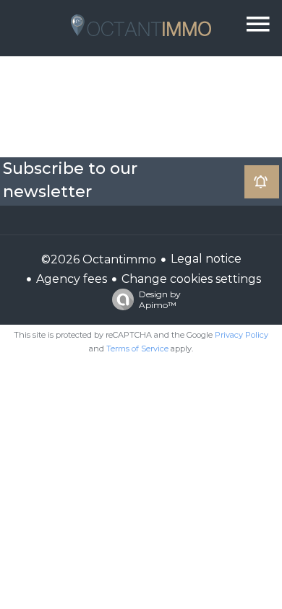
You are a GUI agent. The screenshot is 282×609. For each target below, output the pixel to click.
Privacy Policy (241, 335)
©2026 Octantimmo (98, 259)
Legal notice (206, 259)
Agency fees (71, 279)
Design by (160, 299)
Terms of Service (137, 348)
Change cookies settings (191, 279)
